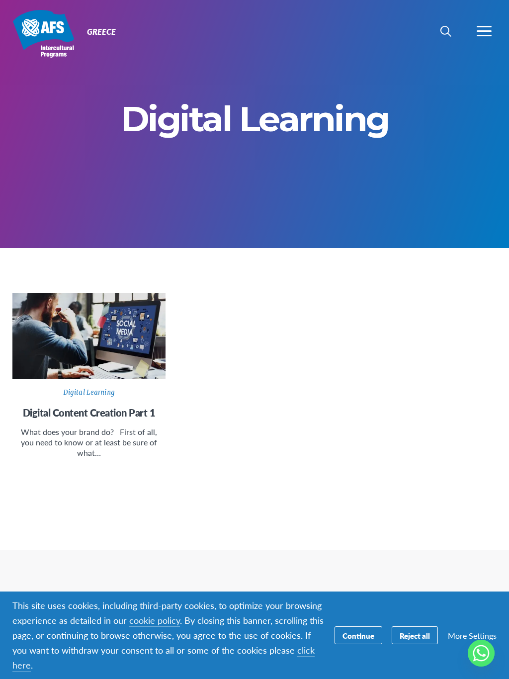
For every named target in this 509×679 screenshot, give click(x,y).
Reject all (415, 635)
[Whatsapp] (481, 653)
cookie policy (154, 620)
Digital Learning (89, 392)
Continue (358, 635)
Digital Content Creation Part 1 (89, 413)
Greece (43, 34)
